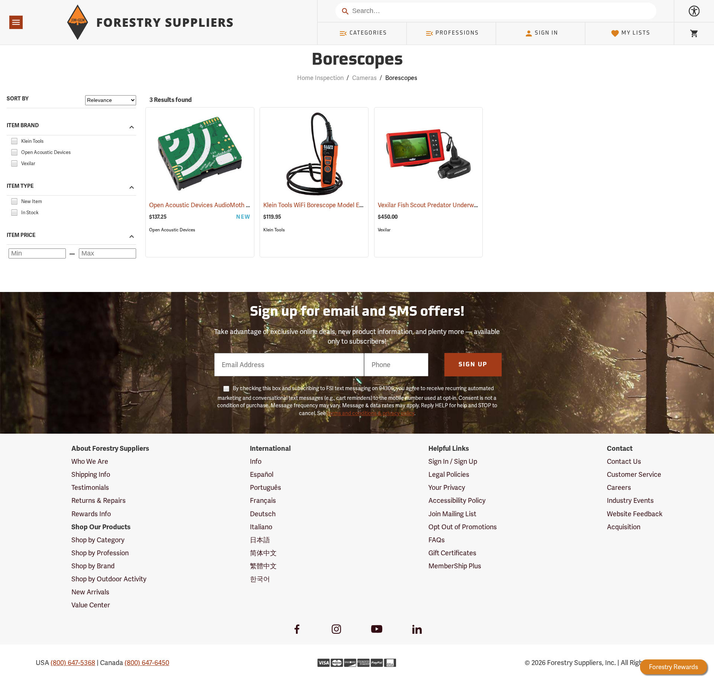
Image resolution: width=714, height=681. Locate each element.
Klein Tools (274, 230)
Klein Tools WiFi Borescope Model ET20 (326, 205)
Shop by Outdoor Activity (109, 579)
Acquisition (623, 527)
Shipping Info (90, 474)
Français (263, 500)
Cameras (364, 78)
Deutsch (263, 514)
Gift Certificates (452, 553)
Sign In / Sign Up (452, 461)
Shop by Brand (93, 566)
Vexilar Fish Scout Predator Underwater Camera (453, 205)
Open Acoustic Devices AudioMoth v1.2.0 (215, 205)
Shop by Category (98, 540)
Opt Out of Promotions (462, 527)
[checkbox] (14, 140)
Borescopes (357, 60)
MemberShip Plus (454, 566)
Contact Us (624, 461)
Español (261, 474)
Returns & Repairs (98, 500)
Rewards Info (91, 514)
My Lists (635, 33)
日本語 (260, 540)
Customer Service (634, 474)
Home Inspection (320, 78)
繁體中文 (263, 566)
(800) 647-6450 (147, 662)
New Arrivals (90, 592)
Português (265, 487)
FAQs (436, 540)
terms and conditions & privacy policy (370, 413)
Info (255, 461)
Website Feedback (635, 514)
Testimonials (90, 487)
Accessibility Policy (457, 500)
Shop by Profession (100, 553)
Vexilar (384, 230)
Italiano (261, 527)
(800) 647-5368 (73, 662)
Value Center (90, 605)
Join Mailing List (452, 514)
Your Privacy (446, 487)
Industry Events (630, 500)
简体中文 (263, 553)
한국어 (260, 579)
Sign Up (473, 365)
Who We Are (89, 461)
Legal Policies (448, 474)
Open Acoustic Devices (172, 230)
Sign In (546, 33)
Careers (619, 487)
